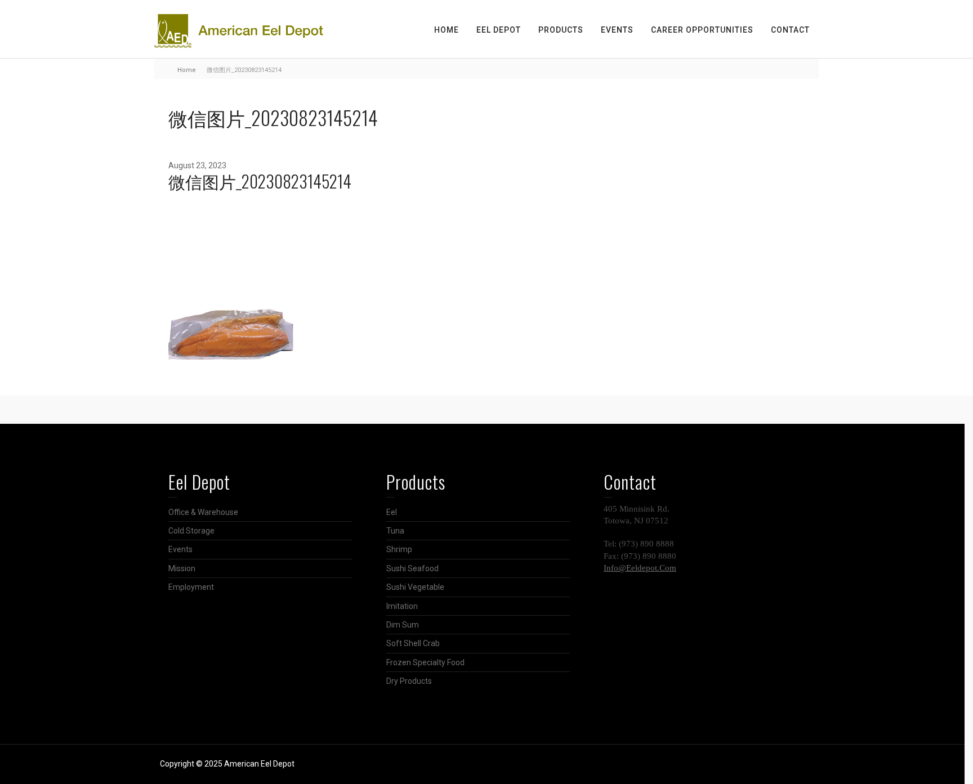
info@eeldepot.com (640, 567)
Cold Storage (191, 530)
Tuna (395, 530)
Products (560, 29)
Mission (181, 568)
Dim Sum (402, 624)
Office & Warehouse (203, 512)
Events (617, 29)
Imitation (402, 606)
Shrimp (399, 549)
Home (446, 29)
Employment (191, 587)
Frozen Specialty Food (425, 662)
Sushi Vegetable (415, 587)
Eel (391, 512)
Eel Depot (498, 29)
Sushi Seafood (412, 568)
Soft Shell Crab (413, 643)
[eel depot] (238, 30)
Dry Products (409, 681)
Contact (790, 29)
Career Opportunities (702, 29)
